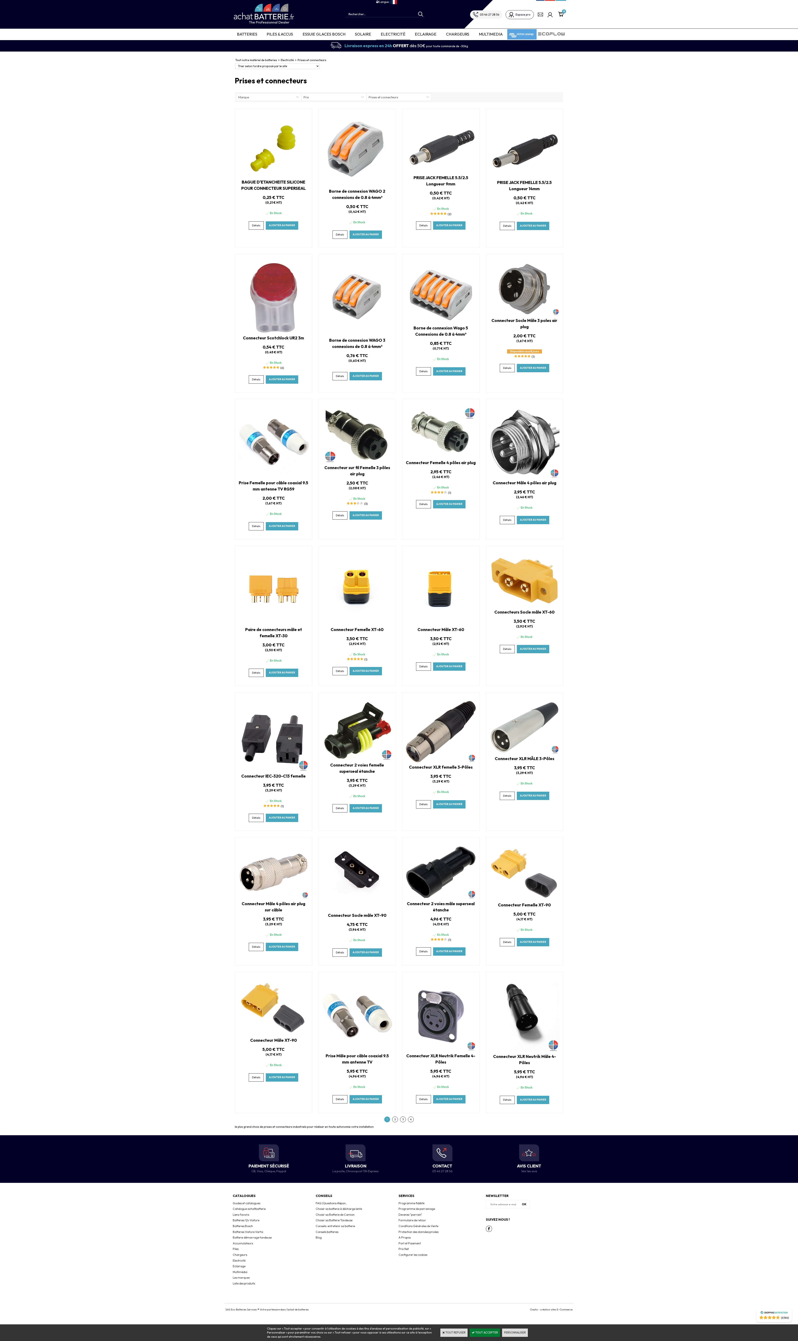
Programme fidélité (411, 1203)
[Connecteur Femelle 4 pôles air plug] (441, 457)
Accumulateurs (243, 1243)
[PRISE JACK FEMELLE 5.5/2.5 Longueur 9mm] (441, 171)
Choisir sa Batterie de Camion (335, 1215)
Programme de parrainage (417, 1209)
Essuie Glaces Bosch (324, 34)
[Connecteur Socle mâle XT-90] (357, 909)
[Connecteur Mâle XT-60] (441, 623)
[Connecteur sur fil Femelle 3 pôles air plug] (357, 461)
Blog (319, 1237)
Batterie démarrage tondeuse (252, 1237)
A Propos (405, 1237)
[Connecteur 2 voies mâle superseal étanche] (441, 897)
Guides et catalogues (246, 1203)
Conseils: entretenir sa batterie (335, 1226)
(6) (282, 368)
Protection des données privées (418, 1232)
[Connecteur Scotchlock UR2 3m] (274, 332)
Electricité (393, 34)
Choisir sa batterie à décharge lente (339, 1209)
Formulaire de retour (412, 1220)
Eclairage (425, 34)
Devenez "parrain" (410, 1215)
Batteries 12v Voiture (246, 1220)
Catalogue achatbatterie (249, 1209)
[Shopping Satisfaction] (774, 1313)
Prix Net (404, 1249)
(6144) (785, 1318)
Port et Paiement (410, 1243)
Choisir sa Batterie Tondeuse (334, 1220)
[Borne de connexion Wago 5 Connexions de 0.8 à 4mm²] (441, 322)
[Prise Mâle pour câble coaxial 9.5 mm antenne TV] (357, 1049)
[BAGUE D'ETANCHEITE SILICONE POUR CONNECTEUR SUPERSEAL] (273, 176)
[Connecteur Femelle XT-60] (357, 623)
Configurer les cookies (413, 1255)
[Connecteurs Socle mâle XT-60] (525, 606)
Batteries (247, 34)
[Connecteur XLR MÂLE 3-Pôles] (525, 752)
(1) (533, 357)
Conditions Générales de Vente (418, 1226)
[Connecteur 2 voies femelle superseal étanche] (357, 759)
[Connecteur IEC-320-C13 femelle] (274, 770)
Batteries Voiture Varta (248, 1232)
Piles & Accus (280, 34)
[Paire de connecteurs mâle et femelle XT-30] (274, 623)
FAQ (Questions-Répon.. (331, 1203)
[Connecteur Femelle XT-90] (524, 899)
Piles (236, 1249)
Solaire (363, 34)
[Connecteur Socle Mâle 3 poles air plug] (525, 314)
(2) (449, 214)
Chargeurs (457, 34)
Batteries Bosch (243, 1226)
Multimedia (491, 34)
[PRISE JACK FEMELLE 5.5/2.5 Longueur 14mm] (524, 176)
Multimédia (240, 1272)
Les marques (241, 1277)
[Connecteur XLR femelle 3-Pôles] (441, 761)
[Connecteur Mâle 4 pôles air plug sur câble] (274, 897)
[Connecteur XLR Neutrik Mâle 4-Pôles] (524, 1050)
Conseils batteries (327, 1232)
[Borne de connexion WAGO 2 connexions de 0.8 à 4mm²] (357, 185)
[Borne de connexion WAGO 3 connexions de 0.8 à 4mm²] (357, 334)
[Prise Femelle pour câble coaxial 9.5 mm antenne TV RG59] (274, 476)
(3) (366, 504)
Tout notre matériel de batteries (256, 60)
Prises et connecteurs (312, 60)
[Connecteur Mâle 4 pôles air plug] (525, 476)
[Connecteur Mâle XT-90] (273, 1034)
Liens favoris (241, 1215)
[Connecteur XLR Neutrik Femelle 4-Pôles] (441, 1049)
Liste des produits (244, 1283)
